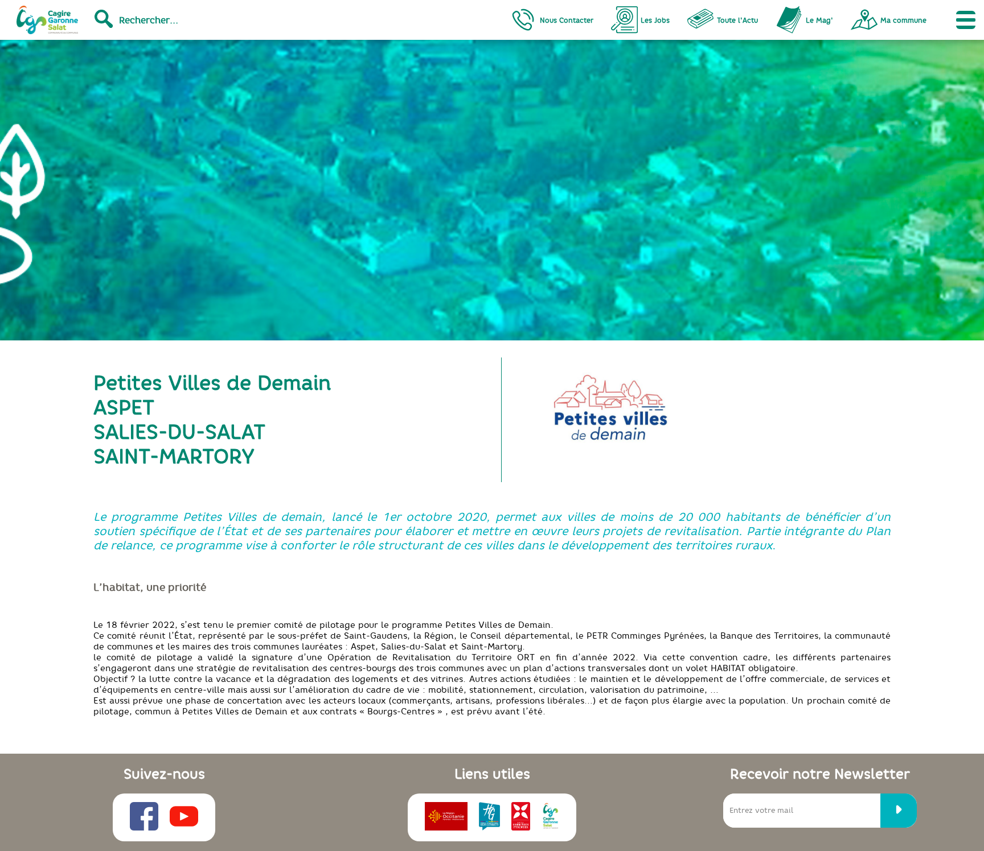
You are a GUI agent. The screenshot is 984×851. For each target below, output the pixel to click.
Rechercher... (148, 20)
